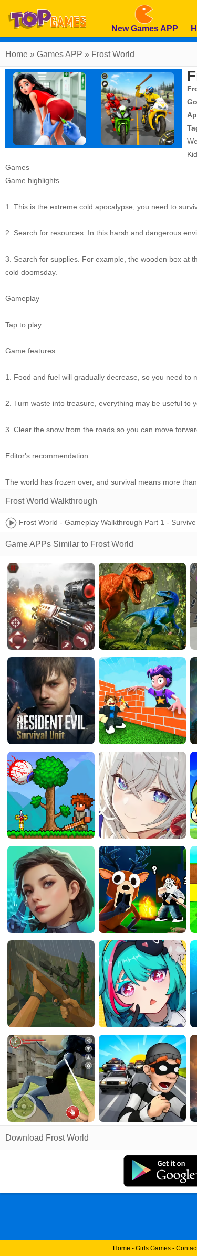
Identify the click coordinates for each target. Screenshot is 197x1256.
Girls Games (153, 1248)
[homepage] (47, 3)
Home (16, 54)
